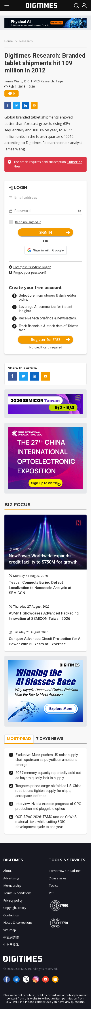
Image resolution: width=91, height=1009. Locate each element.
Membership (12, 885)
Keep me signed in (28, 222)
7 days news (57, 878)
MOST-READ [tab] (19, 738)
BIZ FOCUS (17, 504)
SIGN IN (45, 232)
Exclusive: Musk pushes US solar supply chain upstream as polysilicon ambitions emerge (46, 760)
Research (26, 41)
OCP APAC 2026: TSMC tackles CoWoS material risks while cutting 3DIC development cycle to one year (46, 822)
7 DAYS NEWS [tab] (49, 738)
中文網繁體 (11, 937)
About (7, 871)
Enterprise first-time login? (32, 267)
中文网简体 (11, 945)
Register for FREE (45, 339)
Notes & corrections (17, 922)
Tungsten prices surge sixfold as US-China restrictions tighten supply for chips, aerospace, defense (48, 791)
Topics (53, 885)
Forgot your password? (29, 272)
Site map (9, 930)
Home (8, 41)
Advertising (11, 878)
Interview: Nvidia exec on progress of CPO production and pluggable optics (48, 806)
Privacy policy (13, 900)
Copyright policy (14, 908)
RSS (51, 893)
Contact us (11, 915)
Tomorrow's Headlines (65, 871)
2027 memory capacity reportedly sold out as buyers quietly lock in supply (48, 775)
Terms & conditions (17, 893)
